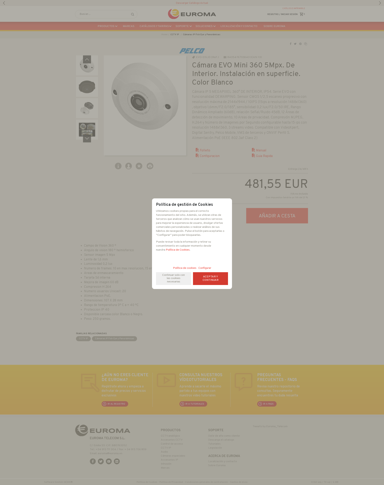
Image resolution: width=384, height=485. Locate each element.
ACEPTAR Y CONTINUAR (211, 278)
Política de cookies (184, 268)
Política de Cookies (178, 250)
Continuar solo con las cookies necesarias (173, 278)
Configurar (204, 268)
